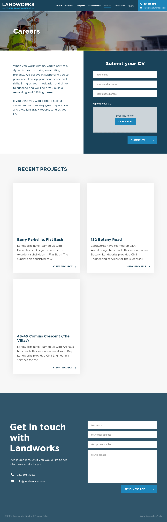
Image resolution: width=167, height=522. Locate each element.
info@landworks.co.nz (155, 8)
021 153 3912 (150, 4)
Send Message (134, 489)
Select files (125, 121)
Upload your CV (102, 103)
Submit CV (138, 140)
